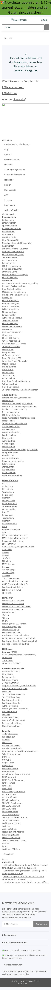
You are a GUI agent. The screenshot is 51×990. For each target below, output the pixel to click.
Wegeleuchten (8, 455)
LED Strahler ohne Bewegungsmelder (19, 406)
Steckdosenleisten (10, 820)
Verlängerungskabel (11, 823)
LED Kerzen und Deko (12, 326)
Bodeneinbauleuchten (12, 475)
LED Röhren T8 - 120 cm (13, 603)
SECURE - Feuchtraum (12, 803)
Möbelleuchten (9, 364)
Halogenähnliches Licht (12, 541)
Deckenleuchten (9, 260)
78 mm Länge (8, 572)
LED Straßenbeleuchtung (13, 720)
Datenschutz (10, 190)
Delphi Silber (8, 762)
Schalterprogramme (11, 754)
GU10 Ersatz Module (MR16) (14, 584)
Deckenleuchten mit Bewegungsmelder (20, 283)
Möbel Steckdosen (10, 800)
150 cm (5, 615)
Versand (43, 971)
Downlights (7, 297)
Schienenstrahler (10, 257)
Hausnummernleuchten (13, 461)
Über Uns (8, 164)
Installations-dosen (11, 745)
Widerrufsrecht (11, 210)
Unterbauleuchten (10, 387)
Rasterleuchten (9, 263)
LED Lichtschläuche (11, 415)
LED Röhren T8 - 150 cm (13, 600)
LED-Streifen (7, 349)
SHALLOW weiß (9, 808)
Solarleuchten (8, 446)
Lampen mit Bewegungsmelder (16, 397)
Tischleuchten (8, 375)
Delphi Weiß (7, 765)
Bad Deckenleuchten (11, 228)
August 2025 (8, 862)
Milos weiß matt (9, 797)
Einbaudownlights (10, 300)
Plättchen (6, 561)
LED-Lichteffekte (9, 237)
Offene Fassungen (10, 629)
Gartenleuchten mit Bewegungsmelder (20, 449)
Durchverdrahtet (9, 711)
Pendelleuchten (9, 366)
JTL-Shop (30, 983)
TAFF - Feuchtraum (10, 814)
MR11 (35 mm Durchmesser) (15, 538)
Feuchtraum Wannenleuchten (15, 635)
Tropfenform (8, 492)
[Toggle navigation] (5, 20)
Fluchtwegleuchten (10, 726)
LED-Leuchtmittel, (13, 87)
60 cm (5, 621)
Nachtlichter (7, 369)
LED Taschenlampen (11, 837)
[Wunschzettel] (37, 20)
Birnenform (7, 489)
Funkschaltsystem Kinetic (13, 791)
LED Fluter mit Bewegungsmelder (17, 403)
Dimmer (6, 843)
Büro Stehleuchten (10, 671)
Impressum (9, 205)
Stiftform (6, 558)
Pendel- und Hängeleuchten (15, 294)
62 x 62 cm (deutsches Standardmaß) (19, 654)
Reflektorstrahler (9, 503)
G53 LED (6, 575)
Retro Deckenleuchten (12, 269)
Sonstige (6, 714)
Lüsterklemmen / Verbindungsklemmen (20, 751)
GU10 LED (6, 532)
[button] (34, 20)
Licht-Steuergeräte (10, 240)
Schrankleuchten (10, 384)
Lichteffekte (7, 234)
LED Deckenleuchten (11, 266)
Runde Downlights (10, 306)
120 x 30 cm (7, 660)
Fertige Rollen (8, 420)
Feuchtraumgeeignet (11, 626)
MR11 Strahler (8, 564)
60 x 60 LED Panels (10, 338)
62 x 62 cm (7, 335)
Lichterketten (8, 438)
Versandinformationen (14, 174)
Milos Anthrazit (9, 794)
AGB (6, 195)
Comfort (6, 739)
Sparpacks (7, 592)
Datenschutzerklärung (12, 911)
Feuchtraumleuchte (11, 703)
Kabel (4, 846)
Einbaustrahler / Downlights (15, 274)
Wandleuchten (9, 378)
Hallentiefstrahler (10, 717)
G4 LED (5, 555)
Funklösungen (8, 736)
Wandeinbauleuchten (12, 317)
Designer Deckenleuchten (14, 286)
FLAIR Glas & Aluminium (13, 780)
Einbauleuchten (9, 312)
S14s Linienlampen (10, 578)
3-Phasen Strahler (10, 682)
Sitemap (8, 200)
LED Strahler (7, 400)
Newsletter (9, 179)
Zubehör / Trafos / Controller (15, 361)
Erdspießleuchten (10, 452)
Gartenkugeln (8, 443)
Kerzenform (7, 495)
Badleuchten (8, 220)
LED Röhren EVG (9, 612)
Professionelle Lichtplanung (17, 144)
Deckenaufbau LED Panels (14, 343)
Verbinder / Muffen (11, 849)
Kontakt (7, 154)
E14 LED (5, 512)
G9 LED (5, 552)
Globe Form (7, 486)
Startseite (19, 99)
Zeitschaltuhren (9, 829)
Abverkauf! (8, 854)
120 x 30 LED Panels (11, 341)
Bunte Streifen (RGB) (11, 358)
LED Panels (7, 329)
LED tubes (6, 691)
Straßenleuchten (9, 506)
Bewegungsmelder (10, 834)
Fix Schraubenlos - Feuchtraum (16, 774)
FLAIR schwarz (8, 783)
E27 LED (5, 483)
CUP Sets (6, 757)
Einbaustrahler (9, 222)
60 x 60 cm (7, 657)
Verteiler (6, 826)
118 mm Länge (9, 569)
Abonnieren (41, 924)
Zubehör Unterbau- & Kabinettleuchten (20, 389)
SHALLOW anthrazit (11, 806)
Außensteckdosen (10, 734)
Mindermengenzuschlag (18, 974)
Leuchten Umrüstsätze (12, 587)
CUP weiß (6, 760)
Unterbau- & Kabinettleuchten (16, 381)
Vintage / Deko (8, 500)
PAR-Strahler (8, 246)
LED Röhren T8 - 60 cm (12, 609)
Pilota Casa (7, 742)
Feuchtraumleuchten (11, 632)
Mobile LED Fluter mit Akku (14, 409)
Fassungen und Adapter (13, 831)
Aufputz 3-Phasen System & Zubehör (19, 685)
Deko (4, 526)
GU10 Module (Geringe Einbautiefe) (18, 546)
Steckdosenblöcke (10, 811)
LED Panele (7, 280)
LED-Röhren (9, 93)
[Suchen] (46, 27)
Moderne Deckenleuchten (14, 292)
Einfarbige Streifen (10, 355)
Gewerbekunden (11, 159)
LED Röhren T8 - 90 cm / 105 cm (16, 606)
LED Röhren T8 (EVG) (11, 590)
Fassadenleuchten (10, 412)
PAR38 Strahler (9, 509)
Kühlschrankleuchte (11, 529)
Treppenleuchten (10, 320)
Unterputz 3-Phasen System (14, 688)
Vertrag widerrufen (13, 964)
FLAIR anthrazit (9, 777)
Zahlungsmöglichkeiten (15, 169)
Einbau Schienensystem (13, 254)
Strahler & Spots (9, 271)
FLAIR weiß (7, 788)
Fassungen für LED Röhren (14, 623)
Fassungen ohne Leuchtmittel (15, 708)
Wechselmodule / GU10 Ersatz (16, 581)
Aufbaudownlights (10, 303)
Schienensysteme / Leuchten (15, 248)
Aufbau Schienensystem (13, 251)
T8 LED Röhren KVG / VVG (13, 694)
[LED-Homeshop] (19, 19)
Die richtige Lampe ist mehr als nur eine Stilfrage (26, 882)
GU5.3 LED (7, 549)
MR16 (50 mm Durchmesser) (15, 535)
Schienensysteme (10, 680)
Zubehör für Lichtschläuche (14, 423)
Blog (6, 149)
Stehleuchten (8, 372)
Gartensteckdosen (10, 458)
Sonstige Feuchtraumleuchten (16, 644)
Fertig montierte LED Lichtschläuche (18, 418)
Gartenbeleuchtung (11, 426)
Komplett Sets (8, 352)
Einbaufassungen (10, 277)
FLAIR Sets (6, 785)
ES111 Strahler (9, 543)
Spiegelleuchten (9, 225)
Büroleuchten (8, 231)
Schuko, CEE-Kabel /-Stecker (14, 817)
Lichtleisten (7, 674)
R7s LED (5, 567)
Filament (6, 497)
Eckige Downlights (10, 309)
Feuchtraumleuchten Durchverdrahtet (19, 641)
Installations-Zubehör (12, 748)
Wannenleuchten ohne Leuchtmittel (18, 638)
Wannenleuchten (10, 705)
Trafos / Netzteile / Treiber (14, 840)
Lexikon (7, 185)
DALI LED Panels (9, 651)
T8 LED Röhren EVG (11, 697)
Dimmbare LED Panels (12, 332)
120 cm (5, 618)
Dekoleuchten (8, 429)
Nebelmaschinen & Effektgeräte (16, 243)
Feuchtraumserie (10, 768)
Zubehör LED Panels (11, 346)
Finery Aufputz (9, 771)
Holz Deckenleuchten (11, 289)
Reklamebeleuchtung (11, 723)
